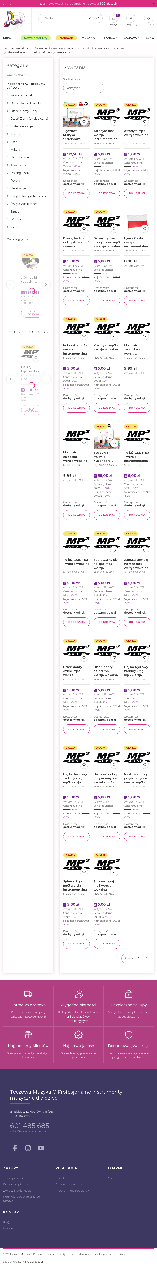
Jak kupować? (13, 1178)
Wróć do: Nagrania (18, 74)
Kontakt (9, 1228)
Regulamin (63, 1178)
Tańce (15, 211)
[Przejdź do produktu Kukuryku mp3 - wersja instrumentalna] (76, 328)
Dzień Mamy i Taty (24, 111)
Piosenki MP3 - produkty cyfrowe (29, 52)
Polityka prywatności (70, 1184)
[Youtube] (41, 1148)
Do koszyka (32, 313)
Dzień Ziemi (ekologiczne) (29, 119)
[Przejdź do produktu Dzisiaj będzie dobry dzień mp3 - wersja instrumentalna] (31, 353)
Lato (14, 142)
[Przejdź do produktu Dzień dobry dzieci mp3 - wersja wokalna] (107, 650)
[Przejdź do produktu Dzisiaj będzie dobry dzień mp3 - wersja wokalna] (107, 221)
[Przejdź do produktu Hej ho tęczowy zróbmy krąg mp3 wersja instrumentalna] (137, 650)
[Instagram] (28, 1148)
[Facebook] (15, 1148)
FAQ (6, 1222)
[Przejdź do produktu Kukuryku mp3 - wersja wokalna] (107, 328)
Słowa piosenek (22, 95)
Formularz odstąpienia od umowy (21, 1199)
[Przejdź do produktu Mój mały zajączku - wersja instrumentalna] (137, 328)
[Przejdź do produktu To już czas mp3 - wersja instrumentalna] (137, 435)
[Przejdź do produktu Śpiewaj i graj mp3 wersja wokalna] (107, 864)
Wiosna (16, 219)
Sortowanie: (71, 79)
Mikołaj (16, 149)
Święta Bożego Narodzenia (30, 196)
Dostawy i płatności (17, 1184)
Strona (129, 958)
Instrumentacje (22, 126)
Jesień (15, 134)
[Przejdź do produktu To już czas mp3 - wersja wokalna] (76, 543)
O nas (112, 1178)
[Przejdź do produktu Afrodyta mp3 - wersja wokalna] (137, 114)
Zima (14, 227)
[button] (153, 4)
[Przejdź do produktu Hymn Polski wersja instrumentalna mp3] (137, 221)
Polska (15, 180)
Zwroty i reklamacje (17, 1190)
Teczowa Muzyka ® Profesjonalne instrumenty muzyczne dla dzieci (48, 48)
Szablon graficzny (23, 1261)
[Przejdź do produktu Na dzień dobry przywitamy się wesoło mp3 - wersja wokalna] (137, 757)
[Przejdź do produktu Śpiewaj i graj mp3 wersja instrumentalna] (76, 864)
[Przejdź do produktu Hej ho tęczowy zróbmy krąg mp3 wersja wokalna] (76, 757)
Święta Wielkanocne (25, 204)
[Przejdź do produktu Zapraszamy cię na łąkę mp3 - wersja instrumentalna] (107, 543)
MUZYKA (103, 48)
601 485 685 (29, 1126)
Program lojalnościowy (72, 1190)
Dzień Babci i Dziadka (26, 103)
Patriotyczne (20, 157)
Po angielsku (20, 173)
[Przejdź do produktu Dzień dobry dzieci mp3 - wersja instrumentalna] (76, 650)
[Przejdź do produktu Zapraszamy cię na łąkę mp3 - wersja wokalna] (137, 543)
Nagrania (120, 48)
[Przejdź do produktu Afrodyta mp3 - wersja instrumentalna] (107, 114)
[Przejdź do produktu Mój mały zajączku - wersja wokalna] (76, 435)
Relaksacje (18, 188)
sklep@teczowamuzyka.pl (28, 1131)
